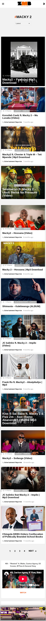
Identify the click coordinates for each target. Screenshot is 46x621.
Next (31, 551)
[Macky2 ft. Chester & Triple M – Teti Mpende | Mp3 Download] (23, 138)
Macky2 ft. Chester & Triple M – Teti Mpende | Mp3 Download (22, 155)
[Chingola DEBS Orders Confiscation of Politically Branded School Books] (23, 518)
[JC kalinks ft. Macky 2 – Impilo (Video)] (23, 327)
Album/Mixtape (21, 302)
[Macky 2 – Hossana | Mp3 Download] (23, 254)
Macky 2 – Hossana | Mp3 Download (22, 269)
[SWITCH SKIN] (44, 4)
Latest (18, 111)
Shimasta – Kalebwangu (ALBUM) (21, 306)
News (25, 530)
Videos (26, 111)
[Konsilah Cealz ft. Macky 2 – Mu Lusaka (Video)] (23, 99)
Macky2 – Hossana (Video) (17, 233)
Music (26, 150)
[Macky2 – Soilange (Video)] (23, 442)
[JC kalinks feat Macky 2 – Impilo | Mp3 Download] (23, 479)
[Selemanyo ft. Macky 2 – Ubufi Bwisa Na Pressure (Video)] (23, 182)
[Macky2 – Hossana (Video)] (23, 217)
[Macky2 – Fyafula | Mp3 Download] (23, 61)
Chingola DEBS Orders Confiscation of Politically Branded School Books (22, 535)
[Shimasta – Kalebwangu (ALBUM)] (23, 290)
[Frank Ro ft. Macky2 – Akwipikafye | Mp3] (23, 366)
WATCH (23, 593)
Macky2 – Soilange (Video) (17, 458)
